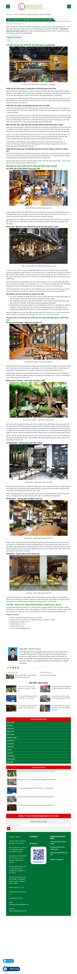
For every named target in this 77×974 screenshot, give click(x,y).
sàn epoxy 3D (55, 435)
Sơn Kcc (9, 750)
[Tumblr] (16, 668)
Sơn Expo (10, 725)
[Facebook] (8, 668)
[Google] (18, 668)
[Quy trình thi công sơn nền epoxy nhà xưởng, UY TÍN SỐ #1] (11, 688)
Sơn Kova (10, 753)
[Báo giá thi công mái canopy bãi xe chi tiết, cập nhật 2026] (45, 698)
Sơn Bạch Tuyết (12, 738)
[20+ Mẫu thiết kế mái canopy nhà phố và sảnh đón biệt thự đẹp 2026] (45, 708)
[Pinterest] (13, 668)
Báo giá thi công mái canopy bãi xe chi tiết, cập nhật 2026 (35, 797)
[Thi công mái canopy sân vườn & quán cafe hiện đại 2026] (11, 708)
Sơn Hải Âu (10, 744)
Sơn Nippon (11, 756)
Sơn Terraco (11, 759)
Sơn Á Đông (10, 734)
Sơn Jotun (10, 731)
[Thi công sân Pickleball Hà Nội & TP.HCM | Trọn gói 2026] (11, 698)
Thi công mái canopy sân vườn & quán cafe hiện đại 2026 (35, 805)
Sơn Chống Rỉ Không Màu (48, 675)
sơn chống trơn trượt (42, 314)
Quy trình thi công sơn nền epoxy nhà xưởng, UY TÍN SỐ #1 (27, 688)
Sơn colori (10, 722)
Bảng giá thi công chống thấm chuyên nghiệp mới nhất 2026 (36, 779)
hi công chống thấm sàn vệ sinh (33, 284)
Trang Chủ (9, 14)
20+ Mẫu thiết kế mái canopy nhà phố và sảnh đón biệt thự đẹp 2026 (61, 708)
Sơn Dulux (10, 728)
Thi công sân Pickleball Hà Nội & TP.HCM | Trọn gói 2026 (35, 788)
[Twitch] (10, 668)
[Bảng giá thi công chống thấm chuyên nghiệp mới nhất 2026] (45, 688)
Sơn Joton (10, 747)
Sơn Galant (10, 741)
